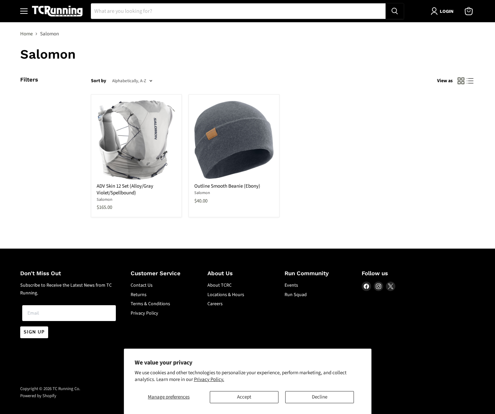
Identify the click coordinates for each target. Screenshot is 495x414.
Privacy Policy (144, 313)
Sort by (98, 81)
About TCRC (219, 285)
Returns (138, 294)
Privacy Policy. (209, 379)
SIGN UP (34, 332)
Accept (244, 397)
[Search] (395, 11)
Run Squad (296, 294)
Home (26, 34)
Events (291, 285)
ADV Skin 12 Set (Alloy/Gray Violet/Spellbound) (125, 189)
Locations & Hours (225, 294)
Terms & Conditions (150, 303)
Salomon (104, 199)
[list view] (470, 81)
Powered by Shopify (38, 396)
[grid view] (461, 81)
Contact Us (142, 285)
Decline (319, 397)
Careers (215, 303)
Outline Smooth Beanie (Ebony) (227, 186)
